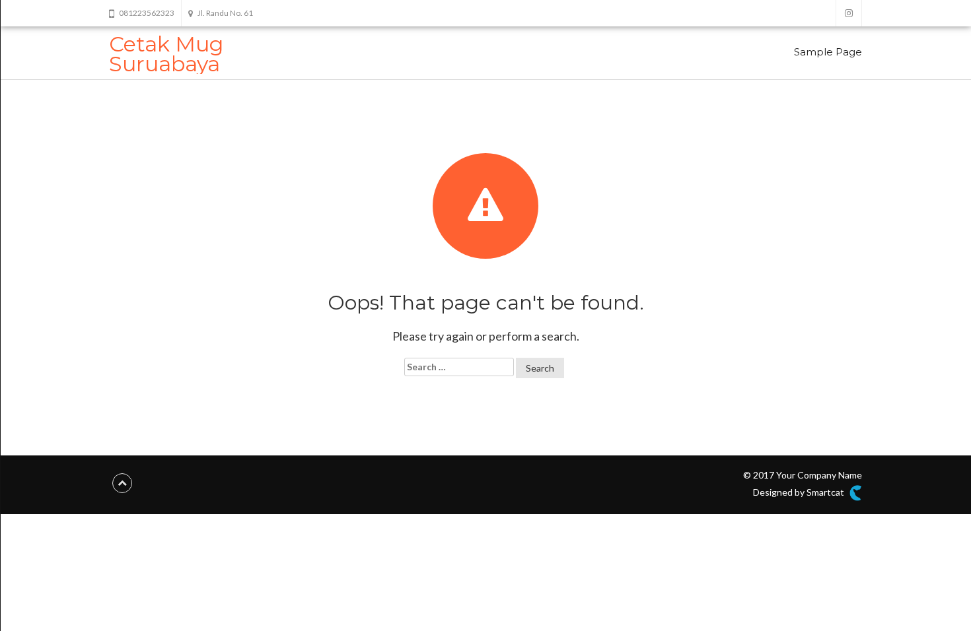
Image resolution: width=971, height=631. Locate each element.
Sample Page (828, 52)
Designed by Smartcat (799, 492)
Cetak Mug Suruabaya (166, 54)
